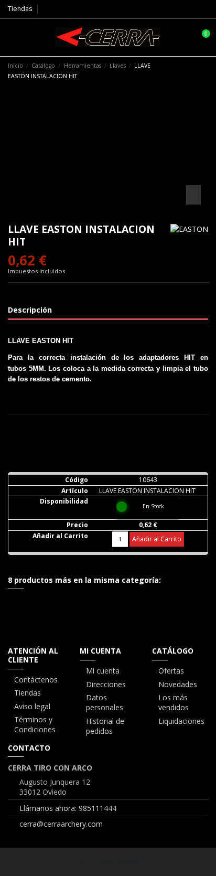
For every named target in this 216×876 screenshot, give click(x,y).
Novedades (177, 684)
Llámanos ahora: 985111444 (67, 808)
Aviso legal (32, 706)
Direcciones (106, 684)
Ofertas (171, 671)
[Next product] (204, 70)
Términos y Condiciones (35, 724)
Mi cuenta (103, 671)
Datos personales (104, 702)
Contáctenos (36, 680)
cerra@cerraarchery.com (61, 824)
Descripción (30, 310)
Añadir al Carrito (156, 539)
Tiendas (20, 8)
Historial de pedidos (105, 726)
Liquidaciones (181, 721)
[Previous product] (194, 70)
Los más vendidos (173, 702)
